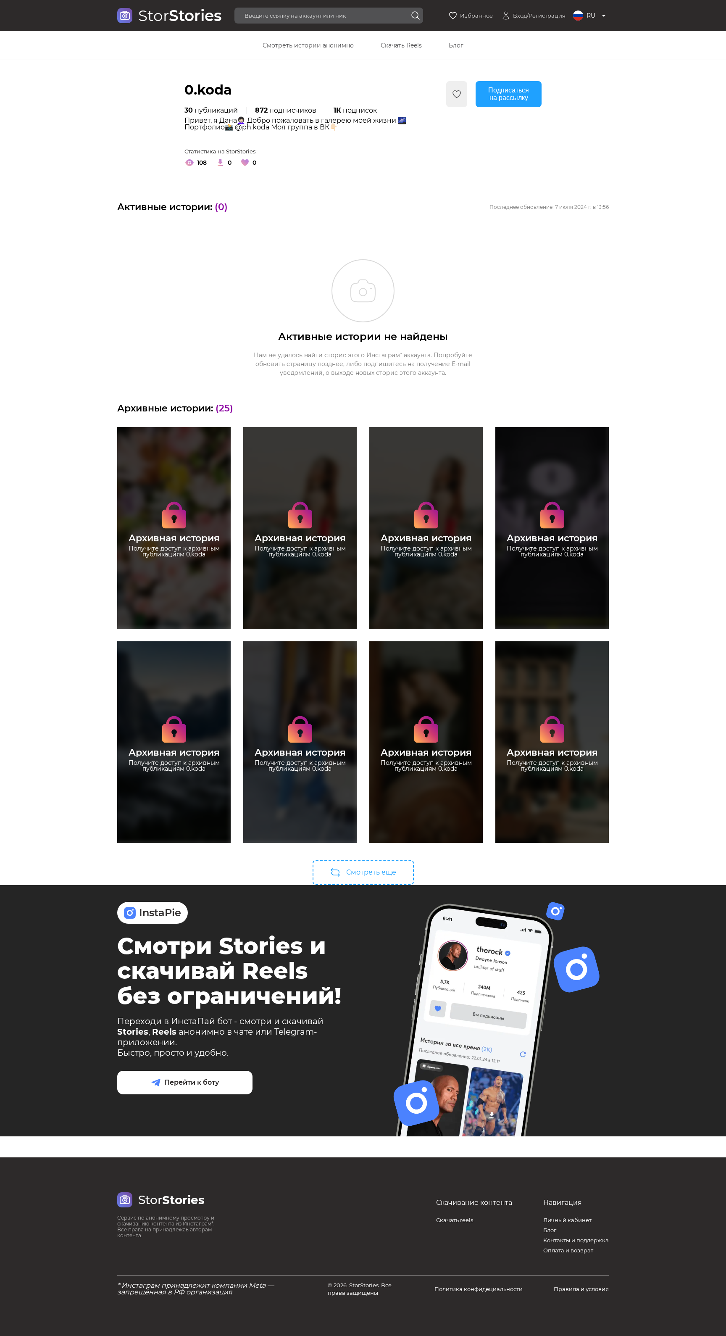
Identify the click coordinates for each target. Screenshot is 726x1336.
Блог (456, 45)
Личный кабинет (567, 1220)
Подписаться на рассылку (508, 94)
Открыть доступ (174, 576)
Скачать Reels (401, 45)
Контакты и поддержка (576, 1240)
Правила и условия (581, 1289)
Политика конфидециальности (478, 1289)
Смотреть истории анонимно (308, 45)
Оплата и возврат (568, 1250)
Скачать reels (454, 1220)
